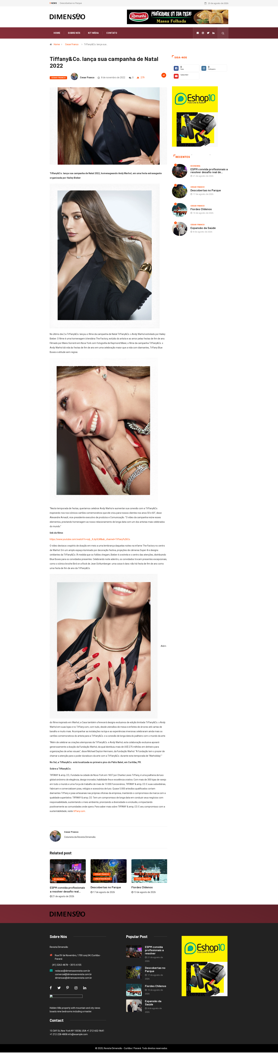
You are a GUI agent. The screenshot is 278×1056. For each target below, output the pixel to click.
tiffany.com (79, 811)
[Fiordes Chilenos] (134, 990)
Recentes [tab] (183, 157)
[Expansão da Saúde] (134, 1005)
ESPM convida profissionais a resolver (154, 950)
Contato (111, 33)
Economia (59, 879)
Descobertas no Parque (106, 887)
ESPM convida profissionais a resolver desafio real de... (209, 170)
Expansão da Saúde (203, 228)
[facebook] (198, 33)
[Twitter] (208, 33)
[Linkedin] (213, 33)
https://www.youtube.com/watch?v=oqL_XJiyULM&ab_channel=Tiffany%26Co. (90, 539)
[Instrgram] (203, 33)
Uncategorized (102, 879)
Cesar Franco (72, 44)
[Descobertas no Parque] (134, 972)
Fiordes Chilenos (67, 3)
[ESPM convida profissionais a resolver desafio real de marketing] (134, 951)
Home (57, 33)
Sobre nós (74, 33)
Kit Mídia (93, 33)
